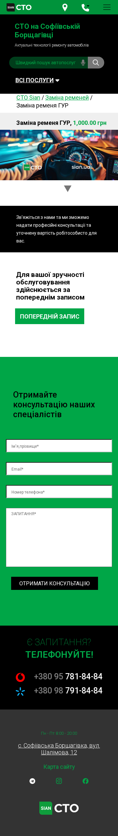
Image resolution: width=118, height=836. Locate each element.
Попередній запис (49, 316)
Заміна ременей (67, 97)
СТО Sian (28, 97)
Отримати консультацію (54, 583)
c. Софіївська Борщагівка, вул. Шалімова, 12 (59, 749)
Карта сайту (59, 766)
